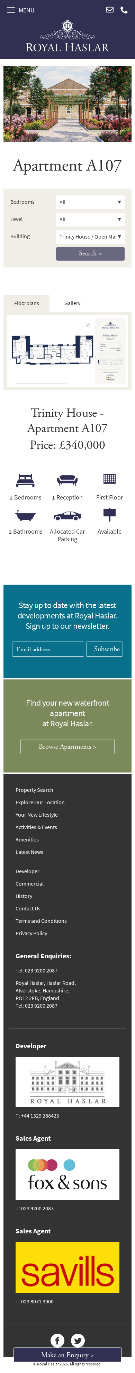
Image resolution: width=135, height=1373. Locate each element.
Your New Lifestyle (37, 814)
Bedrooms (22, 201)
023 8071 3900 (37, 1301)
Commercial (30, 883)
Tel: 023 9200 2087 (36, 970)
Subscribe (107, 649)
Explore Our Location (40, 802)
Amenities (27, 839)
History (24, 896)
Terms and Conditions (41, 921)
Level (16, 219)
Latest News (29, 852)
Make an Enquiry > (67, 1355)
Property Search (34, 790)
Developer (27, 871)
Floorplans (26, 303)
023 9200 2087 (37, 1208)
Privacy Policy (31, 933)
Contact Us (28, 908)
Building (20, 236)
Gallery (72, 303)
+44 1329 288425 (40, 1115)
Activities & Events (36, 827)
